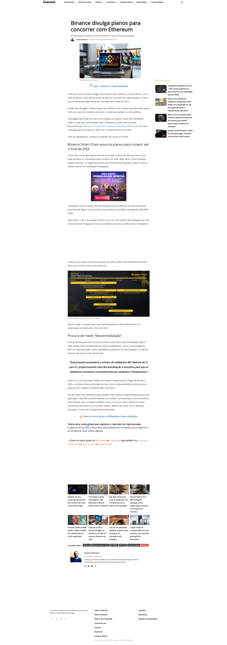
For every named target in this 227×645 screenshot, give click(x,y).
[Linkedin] (88, 565)
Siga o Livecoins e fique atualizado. (111, 86)
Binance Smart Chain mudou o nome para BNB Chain (111, 126)
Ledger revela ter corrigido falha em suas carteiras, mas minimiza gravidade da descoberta (139, 533)
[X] (95, 565)
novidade (78, 380)
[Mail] (92, 565)
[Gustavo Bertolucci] (73, 39)
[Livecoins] (49, 2)
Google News (104, 444)
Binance (86, 545)
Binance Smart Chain (100, 545)
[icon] (182, 2)
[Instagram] (56, 618)
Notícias (145, 545)
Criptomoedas (134, 545)
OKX (87, 427)
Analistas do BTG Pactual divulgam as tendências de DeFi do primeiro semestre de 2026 (97, 533)
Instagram (81, 444)
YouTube (91, 444)
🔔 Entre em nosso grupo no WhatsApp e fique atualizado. (109, 416)
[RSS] (60, 618)
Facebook (142, 440)
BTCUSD (122, 545)
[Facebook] (85, 565)
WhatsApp (101, 440)
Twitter (71, 444)
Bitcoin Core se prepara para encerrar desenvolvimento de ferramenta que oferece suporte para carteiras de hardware (180, 120)
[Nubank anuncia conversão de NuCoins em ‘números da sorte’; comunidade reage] (77, 489)
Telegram (114, 440)
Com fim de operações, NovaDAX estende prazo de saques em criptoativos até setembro (118, 533)
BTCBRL (114, 545)
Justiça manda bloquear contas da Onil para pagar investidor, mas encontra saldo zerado (180, 133)
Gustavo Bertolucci (82, 39)
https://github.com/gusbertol (93, 556)
